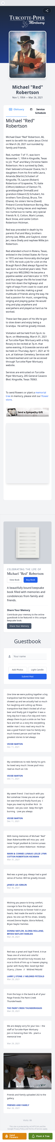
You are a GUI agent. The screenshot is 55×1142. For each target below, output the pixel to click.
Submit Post (27, 676)
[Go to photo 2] (19, 1086)
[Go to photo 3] (20, 1086)
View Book (14, 579)
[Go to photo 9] (31, 1086)
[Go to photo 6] (26, 1086)
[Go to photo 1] (17, 1086)
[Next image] (48, 1071)
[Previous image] (6, 1071)
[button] (27, 1071)
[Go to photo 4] (22, 1086)
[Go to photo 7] (27, 1086)
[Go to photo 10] (33, 1086)
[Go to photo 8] (29, 1086)
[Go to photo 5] (24, 1086)
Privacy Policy (19, 1129)
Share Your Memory (19, 626)
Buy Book (30, 579)
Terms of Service (35, 1129)
